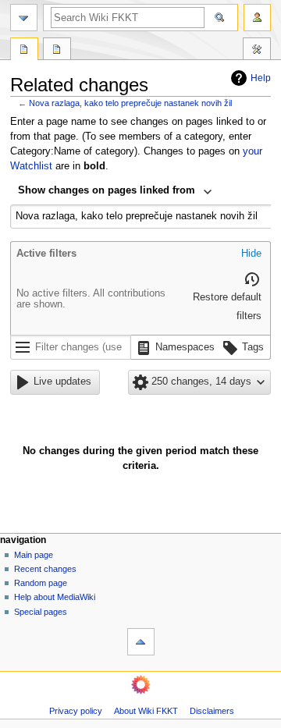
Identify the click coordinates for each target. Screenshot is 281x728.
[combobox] (115, 191)
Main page (33, 554)
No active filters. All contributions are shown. (90, 299)
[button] (251, 254)
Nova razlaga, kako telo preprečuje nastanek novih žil (130, 103)
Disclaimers (212, 711)
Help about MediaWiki (54, 597)
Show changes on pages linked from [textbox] (106, 190)
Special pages (40, 611)
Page (24, 50)
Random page (40, 583)
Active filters (46, 253)
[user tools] (257, 17)
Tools (257, 50)
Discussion (57, 50)
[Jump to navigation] (23, 17)
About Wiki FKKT (146, 711)
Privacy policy (75, 711)
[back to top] (141, 641)
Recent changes (45, 569)
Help (261, 78)
